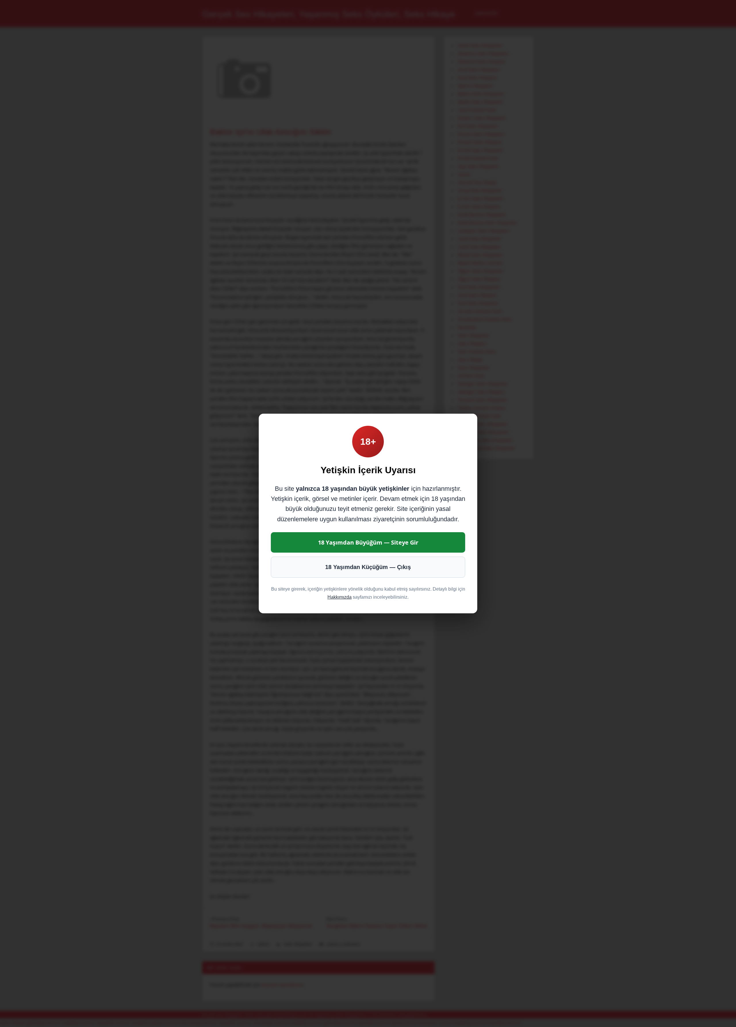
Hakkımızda (339, 597)
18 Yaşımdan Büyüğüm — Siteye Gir (368, 542)
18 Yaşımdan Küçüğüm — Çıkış (368, 567)
